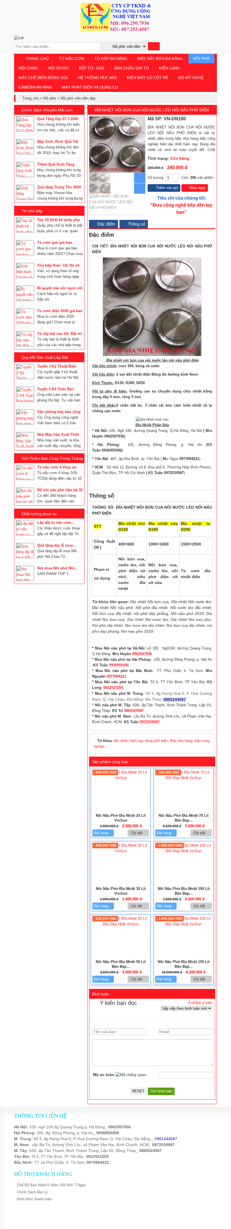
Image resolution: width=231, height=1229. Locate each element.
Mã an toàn (103, 1074)
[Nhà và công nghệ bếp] (115, 30)
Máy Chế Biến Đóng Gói (43, 77)
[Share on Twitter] (201, 119)
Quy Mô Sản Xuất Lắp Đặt (44, 357)
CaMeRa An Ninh (35, 87)
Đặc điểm (105, 224)
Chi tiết (137, 833)
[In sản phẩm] (213, 119)
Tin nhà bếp (32, 211)
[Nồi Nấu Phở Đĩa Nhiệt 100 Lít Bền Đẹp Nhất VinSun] (183, 851)
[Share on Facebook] (195, 119)
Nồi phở (201, 58)
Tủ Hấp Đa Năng (110, 58)
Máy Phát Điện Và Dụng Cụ (90, 87)
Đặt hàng (102, 833)
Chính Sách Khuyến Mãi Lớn (47, 110)
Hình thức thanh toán (34, 1199)
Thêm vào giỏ (166, 188)
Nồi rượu (58, 68)
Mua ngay (197, 188)
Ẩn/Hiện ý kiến (200, 1003)
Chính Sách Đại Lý (32, 1192)
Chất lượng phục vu (39, 513)
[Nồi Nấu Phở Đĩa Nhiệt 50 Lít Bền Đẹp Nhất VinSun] (120, 924)
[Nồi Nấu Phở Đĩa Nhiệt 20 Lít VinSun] (120, 778)
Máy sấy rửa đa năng (160, 58)
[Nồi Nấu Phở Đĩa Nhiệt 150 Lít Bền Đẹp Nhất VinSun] (183, 924)
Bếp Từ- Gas (91, 68)
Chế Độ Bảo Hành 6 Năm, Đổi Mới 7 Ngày (51, 1185)
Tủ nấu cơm (71, 58)
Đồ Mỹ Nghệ (191, 77)
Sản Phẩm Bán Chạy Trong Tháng (52, 458)
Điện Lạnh (169, 68)
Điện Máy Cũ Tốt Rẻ (147, 77)
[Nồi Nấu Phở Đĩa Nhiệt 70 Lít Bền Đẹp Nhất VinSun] (183, 778)
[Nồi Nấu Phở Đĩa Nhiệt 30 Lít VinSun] (120, 851)
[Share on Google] (208, 119)
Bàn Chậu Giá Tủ (131, 68)
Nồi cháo (28, 68)
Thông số (136, 224)
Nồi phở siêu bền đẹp (78, 98)
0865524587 (150, 1150)
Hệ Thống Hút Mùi (97, 77)
